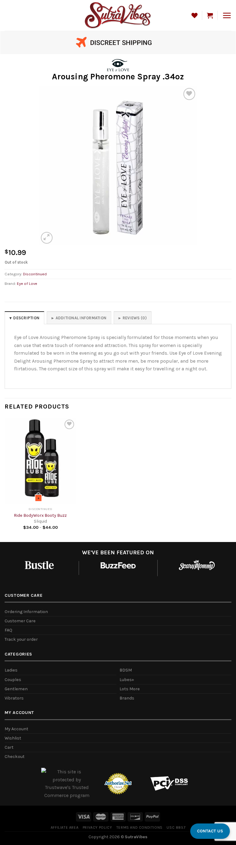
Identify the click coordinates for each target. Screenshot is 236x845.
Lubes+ (127, 679)
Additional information (81, 318)
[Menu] (226, 15)
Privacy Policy (97, 827)
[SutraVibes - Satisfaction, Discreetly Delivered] (118, 15)
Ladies (11, 670)
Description (26, 318)
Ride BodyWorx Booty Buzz (40, 515)
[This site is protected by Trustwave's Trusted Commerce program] (66, 783)
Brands (127, 698)
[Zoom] (47, 238)
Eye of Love (27, 283)
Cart (9, 747)
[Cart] (210, 15)
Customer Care (20, 621)
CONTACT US (210, 831)
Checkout (15, 756)
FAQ (8, 630)
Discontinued (35, 274)
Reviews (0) (135, 318)
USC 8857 (176, 827)
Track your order (21, 639)
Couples (13, 679)
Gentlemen (16, 689)
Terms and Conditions (139, 827)
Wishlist (13, 738)
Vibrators (14, 698)
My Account (16, 728)
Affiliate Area (65, 827)
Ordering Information (26, 611)
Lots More (130, 689)
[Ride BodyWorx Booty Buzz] (40, 461)
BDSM (126, 670)
